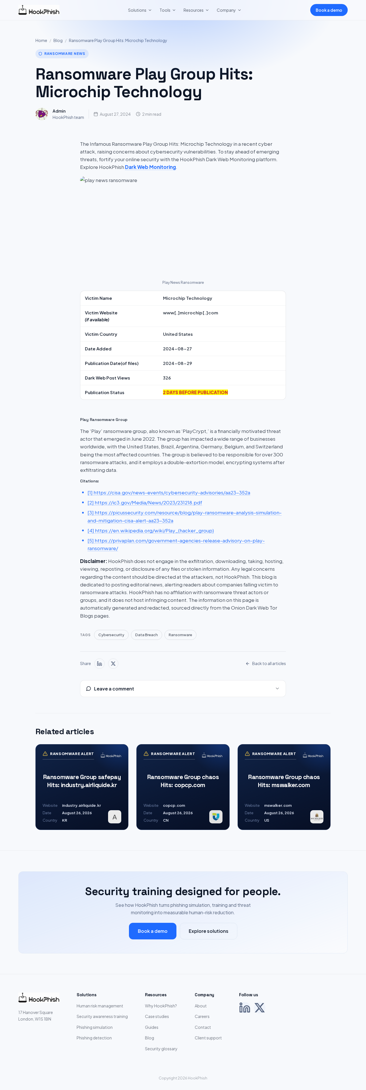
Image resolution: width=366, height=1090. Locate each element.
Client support (208, 1037)
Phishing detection (94, 1037)
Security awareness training (102, 1016)
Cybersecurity (111, 634)
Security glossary (161, 1048)
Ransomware (180, 634)
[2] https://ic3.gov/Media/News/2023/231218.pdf (144, 502)
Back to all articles (269, 663)
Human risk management (100, 1005)
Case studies (157, 1016)
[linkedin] (99, 663)
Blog (58, 40)
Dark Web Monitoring (150, 167)
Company (226, 10)
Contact (203, 1027)
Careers (202, 1016)
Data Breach (146, 634)
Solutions (137, 10)
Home (41, 40)
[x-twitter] (113, 663)
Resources (194, 10)
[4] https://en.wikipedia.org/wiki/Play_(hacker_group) (150, 530)
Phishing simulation (95, 1027)
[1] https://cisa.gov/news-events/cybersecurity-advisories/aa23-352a (168, 492)
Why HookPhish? (161, 1005)
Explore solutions (208, 931)
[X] (259, 1007)
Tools (165, 10)
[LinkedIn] (244, 1007)
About (201, 1005)
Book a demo (329, 10)
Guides (151, 1027)
